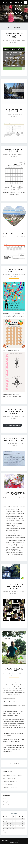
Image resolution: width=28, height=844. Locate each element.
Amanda (7, 40)
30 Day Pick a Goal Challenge (14, 150)
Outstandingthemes (14, 842)
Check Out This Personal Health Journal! (14, 411)
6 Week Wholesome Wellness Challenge (14, 439)
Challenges (6, 799)
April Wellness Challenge (14, 110)
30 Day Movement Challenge (14, 271)
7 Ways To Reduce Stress (14, 670)
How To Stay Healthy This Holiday (14, 494)
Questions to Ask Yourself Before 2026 (14, 35)
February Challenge (14, 234)
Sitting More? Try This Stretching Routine (14, 586)
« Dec (4, 832)
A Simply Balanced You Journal (12, 425)
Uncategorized (6, 805)
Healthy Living (6, 802)
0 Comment (14, 42)
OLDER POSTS (13, 763)
